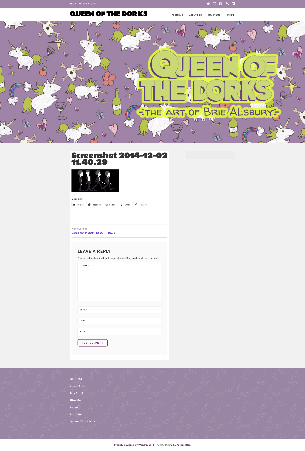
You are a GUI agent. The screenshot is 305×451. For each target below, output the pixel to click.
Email (83, 320)
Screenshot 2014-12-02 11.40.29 (93, 231)
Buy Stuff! (214, 15)
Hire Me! (230, 15)
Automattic (183, 444)
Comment (85, 265)
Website (84, 331)
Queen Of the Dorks (83, 421)
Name (83, 309)
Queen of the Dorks (109, 14)
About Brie (195, 15)
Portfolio (177, 15)
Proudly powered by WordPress (132, 444)
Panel (74, 407)
